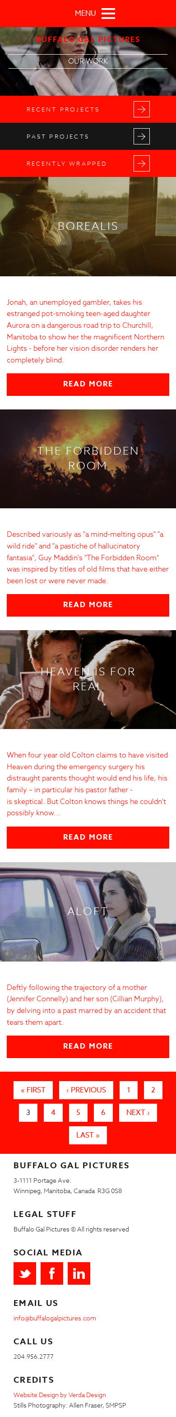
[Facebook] (52, 1273)
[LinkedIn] (79, 1273)
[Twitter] (25, 1273)
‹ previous (86, 1090)
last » (88, 1135)
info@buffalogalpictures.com (55, 1318)
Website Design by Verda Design (60, 1394)
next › (138, 1112)
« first (33, 1090)
